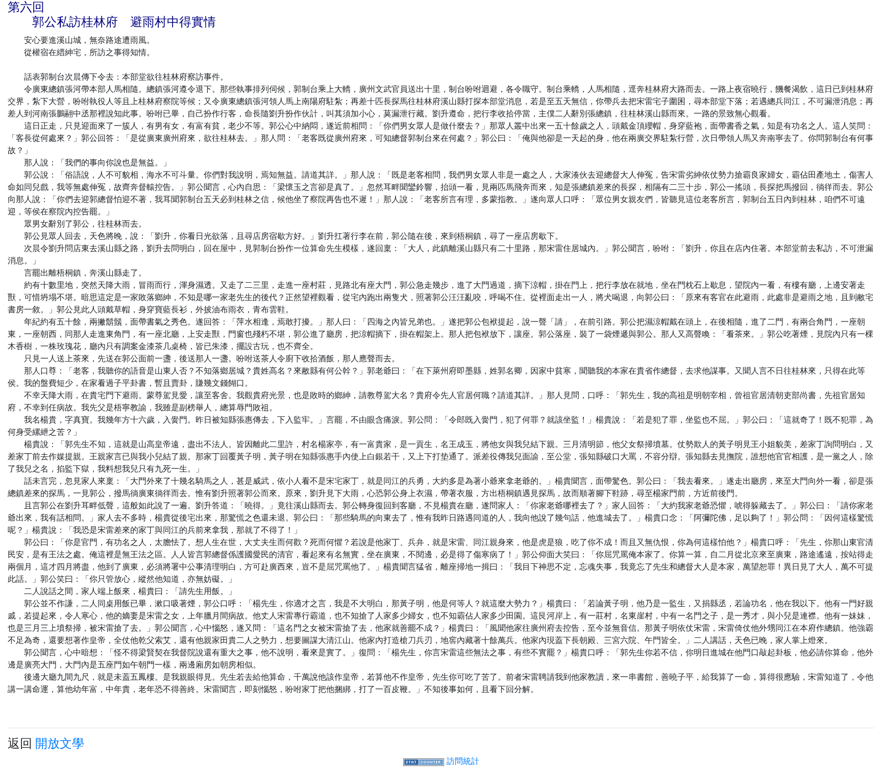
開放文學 (59, 743)
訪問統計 (463, 761)
